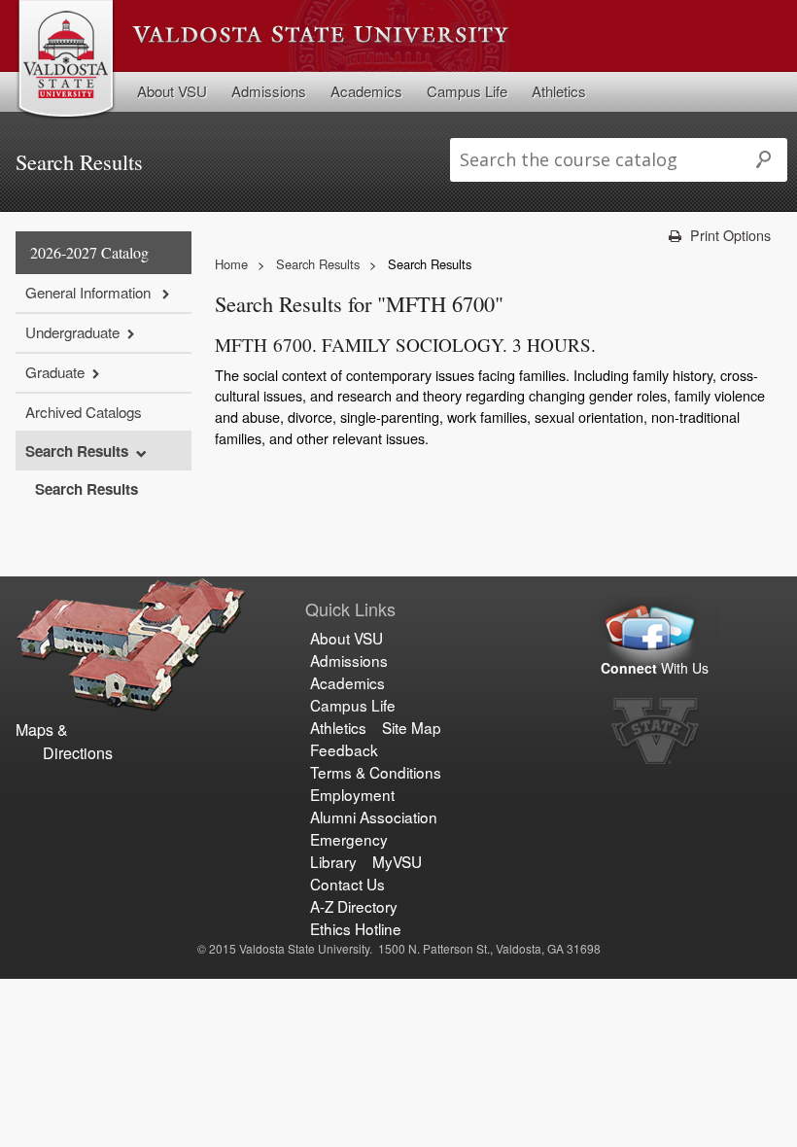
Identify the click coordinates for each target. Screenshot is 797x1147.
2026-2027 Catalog (89, 252)
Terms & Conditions (375, 771)
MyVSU (397, 861)
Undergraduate (72, 332)
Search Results (76, 451)
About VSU (172, 91)
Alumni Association (373, 816)
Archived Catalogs (83, 411)
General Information (90, 292)
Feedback (344, 749)
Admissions (268, 91)
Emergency (349, 839)
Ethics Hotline (355, 928)
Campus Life (467, 91)
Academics (366, 91)
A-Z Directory (354, 906)
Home (231, 264)
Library (333, 861)
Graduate (55, 372)
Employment (352, 794)
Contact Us (347, 883)
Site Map (411, 727)
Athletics (559, 91)
